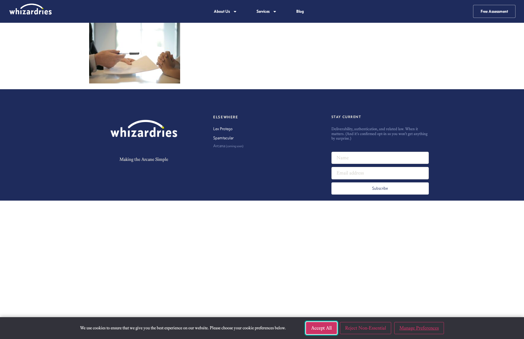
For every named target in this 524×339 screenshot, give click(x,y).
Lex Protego (223, 128)
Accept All (321, 328)
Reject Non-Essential (365, 328)
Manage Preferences (419, 328)
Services (263, 11)
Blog (300, 11)
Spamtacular (223, 138)
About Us (222, 11)
